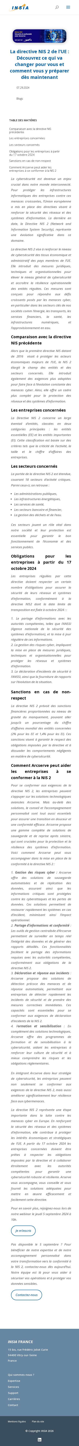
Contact (13, 1405)
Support (13, 1393)
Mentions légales (17, 1421)
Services (13, 1387)
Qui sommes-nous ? (21, 1374)
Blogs (20, 98)
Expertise (14, 1381)
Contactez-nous (27, 1295)
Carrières (14, 1399)
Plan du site (38, 1421)
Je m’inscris (23, 1230)
